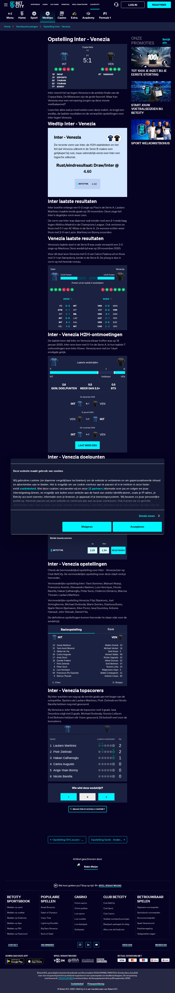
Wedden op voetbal (15, 912)
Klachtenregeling (145, 928)
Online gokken (81, 908)
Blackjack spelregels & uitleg (116, 924)
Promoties (65, 4)
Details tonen (147, 515)
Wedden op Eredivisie (16, 917)
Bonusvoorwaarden (146, 917)
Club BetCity (94, 4)
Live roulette (80, 918)
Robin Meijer (91, 866)
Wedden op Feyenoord (17, 933)
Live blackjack (81, 924)
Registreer (159, 4)
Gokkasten (79, 929)
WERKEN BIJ (161, 945)
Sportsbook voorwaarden (148, 912)
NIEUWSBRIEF (47, 945)
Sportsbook (35, 4)
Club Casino (109, 913)
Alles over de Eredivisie (113, 929)
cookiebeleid (28, 488)
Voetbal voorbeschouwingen (116, 918)
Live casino (54, 4)
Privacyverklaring (96, 983)
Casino (45, 4)
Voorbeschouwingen (27, 26)
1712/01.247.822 (65, 978)
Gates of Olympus (49, 912)
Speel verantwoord (80, 4)
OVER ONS (127, 945)
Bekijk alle (166, 41)
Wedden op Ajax (14, 923)
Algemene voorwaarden (148, 907)
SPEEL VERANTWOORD (110, 885)
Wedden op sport (15, 907)
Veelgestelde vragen (146, 933)
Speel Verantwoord (145, 923)
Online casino (81, 903)
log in (132, 4)
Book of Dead (47, 933)
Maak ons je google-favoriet (89, 809)
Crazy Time (46, 917)
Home (7, 26)
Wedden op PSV (14, 928)
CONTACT (13, 945)
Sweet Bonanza (48, 907)
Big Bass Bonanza (49, 928)
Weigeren (87, 526)
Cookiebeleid (77, 983)
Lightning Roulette (49, 923)
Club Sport (108, 908)
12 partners (95, 488)
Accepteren (137, 526)
